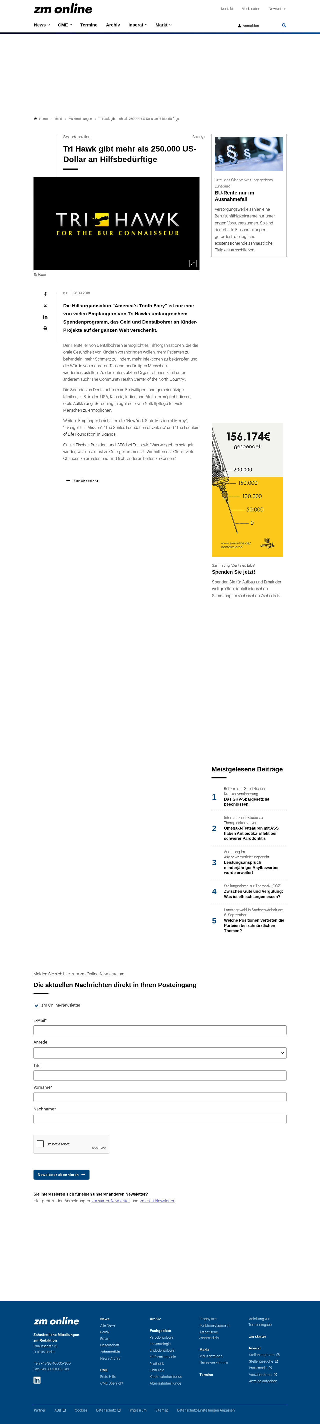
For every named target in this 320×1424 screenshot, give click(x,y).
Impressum (138, 1410)
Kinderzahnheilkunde (166, 1376)
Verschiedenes (260, 1374)
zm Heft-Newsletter (157, 1201)
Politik (105, 1332)
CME (63, 24)
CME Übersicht (112, 1383)
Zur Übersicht (85, 481)
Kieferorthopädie (163, 1357)
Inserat (135, 24)
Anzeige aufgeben (263, 1381)
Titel (38, 1066)
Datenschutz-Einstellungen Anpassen (206, 1410)
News (40, 24)
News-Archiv (110, 1358)
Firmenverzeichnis (214, 1363)
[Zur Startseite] (63, 8)
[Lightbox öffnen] (192, 263)
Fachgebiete (160, 1331)
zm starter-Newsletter (111, 1201)
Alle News (108, 1325)
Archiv (113, 24)
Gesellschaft (110, 1345)
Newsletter (277, 8)
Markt (162, 24)
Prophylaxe (208, 1319)
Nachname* (45, 1109)
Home (43, 118)
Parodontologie (162, 1337)
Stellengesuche (261, 1361)
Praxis (104, 1338)
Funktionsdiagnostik (215, 1325)
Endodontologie (162, 1350)
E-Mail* (40, 1021)
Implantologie (160, 1344)
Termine (89, 24)
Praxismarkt (258, 1368)
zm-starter (257, 1336)
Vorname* (43, 1087)
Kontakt (227, 8)
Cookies (81, 1410)
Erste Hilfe (108, 1376)
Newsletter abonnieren (58, 1175)
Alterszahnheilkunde (165, 1383)
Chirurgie (157, 1370)
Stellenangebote (262, 1355)
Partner (40, 1410)
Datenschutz (106, 1410)
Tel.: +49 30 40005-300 (52, 1363)
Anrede (40, 1042)
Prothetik (157, 1363)
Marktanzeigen (211, 1356)
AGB (57, 1410)
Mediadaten (251, 8)
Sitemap (162, 1410)
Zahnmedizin (110, 1352)
